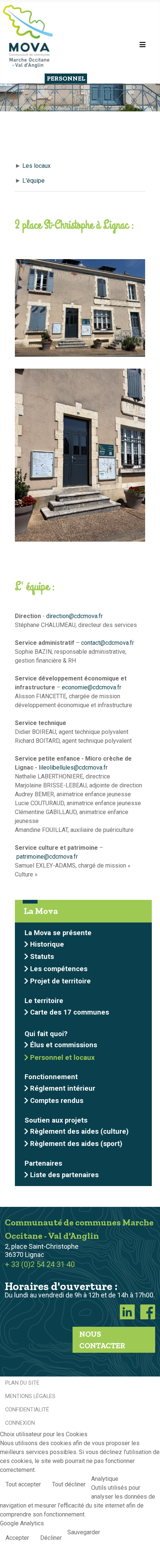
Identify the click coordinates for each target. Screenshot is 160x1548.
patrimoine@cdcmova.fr (47, 856)
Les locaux (36, 165)
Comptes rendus (56, 1100)
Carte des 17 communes (69, 1012)
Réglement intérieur (62, 1088)
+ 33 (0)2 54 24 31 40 (40, 1264)
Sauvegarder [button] (83, 1532)
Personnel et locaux (62, 1057)
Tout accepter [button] (23, 1484)
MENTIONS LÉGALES (30, 1396)
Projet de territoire (60, 981)
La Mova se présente (58, 933)
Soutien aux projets (56, 1120)
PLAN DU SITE (22, 1383)
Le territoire (44, 1001)
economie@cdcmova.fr (91, 687)
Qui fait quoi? (46, 1034)
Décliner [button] (51, 1537)
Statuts (42, 956)
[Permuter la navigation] (142, 44)
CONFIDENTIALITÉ (27, 1410)
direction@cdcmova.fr (74, 616)
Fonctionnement (51, 1077)
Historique (47, 944)
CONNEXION (20, 1423)
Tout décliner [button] (69, 1484)
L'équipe (33, 180)
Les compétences (58, 969)
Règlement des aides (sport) (76, 1143)
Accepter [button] (17, 1537)
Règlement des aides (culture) (79, 1131)
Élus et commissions (63, 1045)
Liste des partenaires (64, 1175)
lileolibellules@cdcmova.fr (73, 767)
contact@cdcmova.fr (107, 642)
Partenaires (43, 1163)
